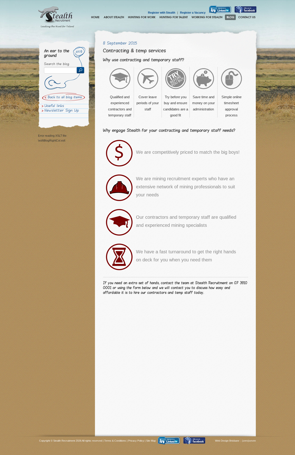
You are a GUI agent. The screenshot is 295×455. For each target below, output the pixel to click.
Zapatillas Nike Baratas (15, 411)
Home (95, 17)
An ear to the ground (56, 53)
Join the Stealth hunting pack (207, 17)
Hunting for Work (142, 17)
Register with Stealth (161, 12)
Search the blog (56, 64)
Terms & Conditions (115, 440)
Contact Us (247, 17)
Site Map (151, 440)
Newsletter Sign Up (61, 111)
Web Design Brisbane (227, 440)
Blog (230, 17)
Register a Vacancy (193, 12)
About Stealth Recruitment (114, 17)
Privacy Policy (136, 440)
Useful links (54, 106)
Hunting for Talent (173, 17)
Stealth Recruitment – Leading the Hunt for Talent (56, 17)
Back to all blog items (65, 97)
